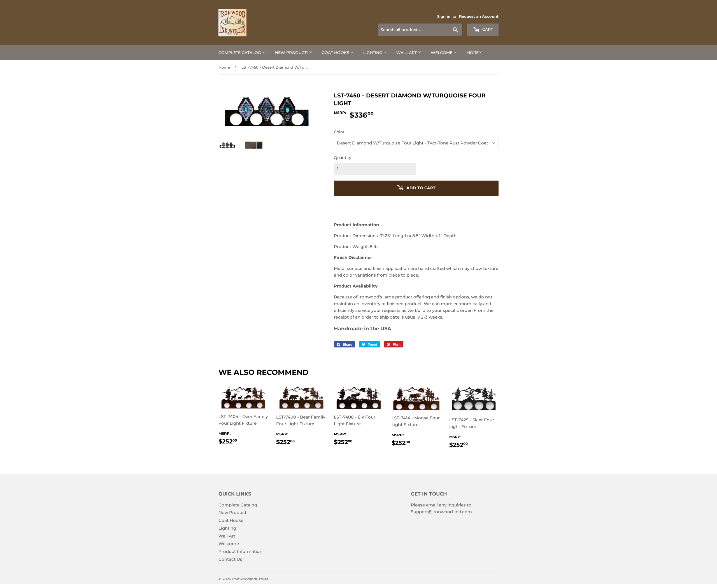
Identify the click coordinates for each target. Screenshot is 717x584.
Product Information (240, 551)
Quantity (342, 157)
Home (224, 67)
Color (339, 131)
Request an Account (479, 16)
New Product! (292, 52)
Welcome (442, 52)
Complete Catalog (240, 52)
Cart (487, 29)
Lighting (373, 52)
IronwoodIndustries (250, 579)
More (472, 52)
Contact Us (230, 559)
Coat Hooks (336, 52)
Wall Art (407, 52)
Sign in (443, 16)
